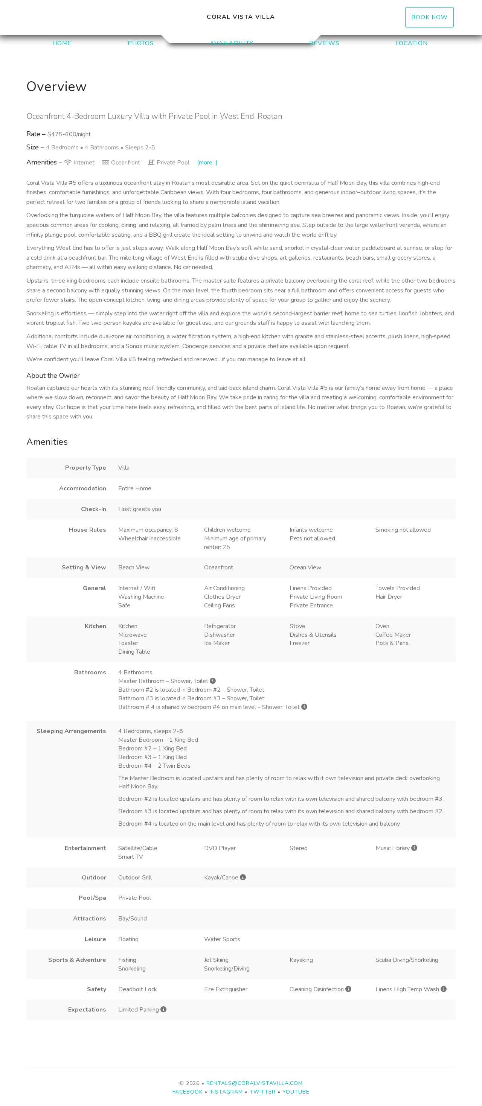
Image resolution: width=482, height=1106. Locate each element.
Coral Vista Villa (241, 17)
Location (411, 43)
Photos (141, 43)
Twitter (263, 1091)
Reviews (324, 43)
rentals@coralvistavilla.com (254, 1083)
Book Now (429, 17)
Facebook (187, 1091)
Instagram (226, 1091)
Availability (231, 43)
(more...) (207, 162)
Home (62, 43)
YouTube (296, 1091)
